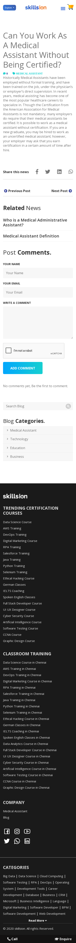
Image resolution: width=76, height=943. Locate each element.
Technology (19, 439)
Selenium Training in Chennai (22, 712)
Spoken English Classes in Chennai (26, 737)
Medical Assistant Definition (31, 236)
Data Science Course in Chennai (24, 662)
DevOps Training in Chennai (22, 675)
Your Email (11, 283)
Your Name (11, 264)
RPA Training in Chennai (19, 687)
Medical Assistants (35, 77)
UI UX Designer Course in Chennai (26, 756)
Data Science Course (17, 522)
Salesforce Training (16, 553)
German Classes (14, 584)
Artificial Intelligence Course (22, 622)
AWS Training (12, 528)
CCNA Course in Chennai (19, 781)
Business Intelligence (34, 901)
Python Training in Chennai (21, 706)
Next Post (59, 191)
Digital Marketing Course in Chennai (27, 681)
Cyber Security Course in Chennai (26, 762)
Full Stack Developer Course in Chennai (30, 750)
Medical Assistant (29, 73)
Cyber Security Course (18, 616)
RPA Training (12, 547)
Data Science (27, 876)
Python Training (14, 566)
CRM (62, 895)
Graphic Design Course (19, 641)
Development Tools (31, 889)
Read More (37, 920)
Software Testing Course (20, 628)
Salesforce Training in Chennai (23, 694)
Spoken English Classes (19, 597)
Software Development (19, 914)
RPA (34, 882)
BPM (65, 907)
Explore (8, 7)
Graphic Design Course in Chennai (26, 787)
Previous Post (19, 191)
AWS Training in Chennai (19, 669)
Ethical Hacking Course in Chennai (26, 719)
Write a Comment (17, 303)
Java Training (12, 559)
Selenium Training (15, 572)
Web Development (52, 914)
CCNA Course (12, 634)
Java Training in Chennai (19, 700)
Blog (6, 817)
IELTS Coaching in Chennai (21, 731)
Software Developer (44, 907)
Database (32, 895)
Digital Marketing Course (20, 541)
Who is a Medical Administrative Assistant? (35, 222)
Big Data (9, 876)
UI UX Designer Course (19, 609)
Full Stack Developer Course (22, 603)
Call (14, 939)
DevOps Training (15, 534)
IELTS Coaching (13, 591)
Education (17, 448)
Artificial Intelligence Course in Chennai (29, 769)
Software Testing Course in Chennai (28, 775)
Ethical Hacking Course (18, 578)
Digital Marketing (15, 907)
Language (59, 901)
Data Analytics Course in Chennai (25, 744)
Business (17, 456)
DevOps (46, 882)
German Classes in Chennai (21, 725)
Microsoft (9, 901)
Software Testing (15, 882)
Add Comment (22, 368)
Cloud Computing (51, 876)
